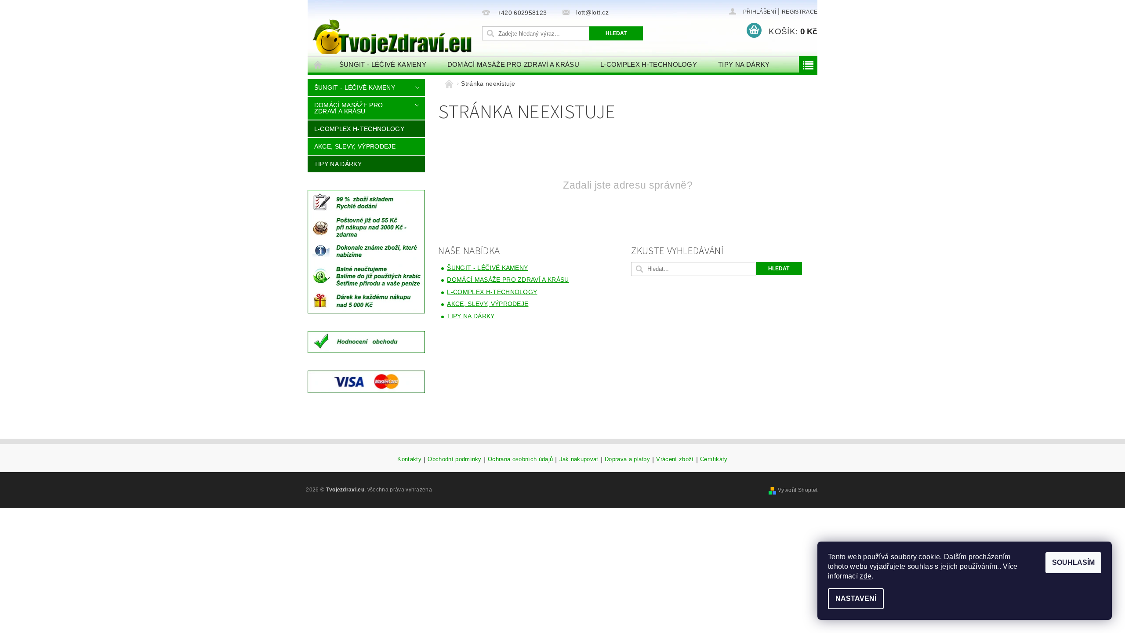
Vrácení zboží (674, 459)
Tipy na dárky (743, 64)
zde (865, 576)
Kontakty (409, 459)
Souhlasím (1073, 562)
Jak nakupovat (579, 459)
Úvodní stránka (318, 64)
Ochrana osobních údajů (520, 459)
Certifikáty (714, 459)
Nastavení (855, 598)
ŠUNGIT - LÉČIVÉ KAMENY (382, 64)
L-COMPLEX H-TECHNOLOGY (648, 64)
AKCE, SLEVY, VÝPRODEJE (355, 146)
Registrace (799, 12)
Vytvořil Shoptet (797, 490)
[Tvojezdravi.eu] (393, 29)
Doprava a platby (627, 459)
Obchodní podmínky (454, 459)
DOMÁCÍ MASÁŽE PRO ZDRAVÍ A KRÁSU (513, 64)
